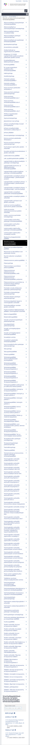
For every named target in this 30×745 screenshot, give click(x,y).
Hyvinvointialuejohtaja (10, 118)
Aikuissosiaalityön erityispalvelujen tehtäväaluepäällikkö (14, 23)
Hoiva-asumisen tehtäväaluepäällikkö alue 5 (12, 105)
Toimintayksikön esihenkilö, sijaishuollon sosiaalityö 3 (12, 539)
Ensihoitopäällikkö (9, 64)
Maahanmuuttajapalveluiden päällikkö (12, 237)
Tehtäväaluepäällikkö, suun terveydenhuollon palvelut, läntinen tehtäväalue (14, 425)
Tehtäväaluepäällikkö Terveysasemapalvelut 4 (11, 377)
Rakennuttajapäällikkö (10, 314)
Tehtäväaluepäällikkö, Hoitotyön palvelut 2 (13, 403)
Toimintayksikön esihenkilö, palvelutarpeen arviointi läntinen (13, 557)
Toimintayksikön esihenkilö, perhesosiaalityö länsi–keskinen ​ (13, 570)
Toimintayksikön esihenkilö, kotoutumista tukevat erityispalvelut (14, 503)
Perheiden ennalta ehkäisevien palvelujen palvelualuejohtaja (13, 288)
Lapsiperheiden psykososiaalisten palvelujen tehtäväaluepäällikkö (13, 172)
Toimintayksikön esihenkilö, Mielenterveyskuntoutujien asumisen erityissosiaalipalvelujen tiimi (14, 512)
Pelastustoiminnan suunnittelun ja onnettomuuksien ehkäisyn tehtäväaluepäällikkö (14, 283)
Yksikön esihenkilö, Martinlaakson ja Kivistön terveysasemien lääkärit (14, 642)
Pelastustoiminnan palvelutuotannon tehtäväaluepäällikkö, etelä (11, 272)
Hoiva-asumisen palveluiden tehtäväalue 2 (12, 88)
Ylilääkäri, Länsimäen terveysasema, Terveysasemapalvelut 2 (14, 680)
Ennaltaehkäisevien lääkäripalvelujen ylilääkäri (11, 61)
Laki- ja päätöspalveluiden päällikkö (14, 158)
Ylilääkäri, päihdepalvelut (11, 687)
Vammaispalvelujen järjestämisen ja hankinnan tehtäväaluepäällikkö (14, 589)
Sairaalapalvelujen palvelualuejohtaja (9, 325)
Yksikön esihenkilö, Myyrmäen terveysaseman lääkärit (12, 647)
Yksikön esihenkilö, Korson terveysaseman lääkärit (11, 634)
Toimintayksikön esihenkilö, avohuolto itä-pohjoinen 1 (12, 477)
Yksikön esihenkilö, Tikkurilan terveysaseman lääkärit (12, 655)
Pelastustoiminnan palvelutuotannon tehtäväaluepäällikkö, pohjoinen (13, 277)
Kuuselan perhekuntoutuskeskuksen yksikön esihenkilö (14, 152)
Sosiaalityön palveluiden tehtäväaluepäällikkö (11, 340)
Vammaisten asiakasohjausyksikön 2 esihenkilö (14, 606)
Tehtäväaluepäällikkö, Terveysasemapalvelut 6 (11, 430)
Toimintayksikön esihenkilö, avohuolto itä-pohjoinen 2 (12, 481)
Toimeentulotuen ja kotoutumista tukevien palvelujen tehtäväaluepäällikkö (13, 454)
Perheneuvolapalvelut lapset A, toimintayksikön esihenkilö (13, 301)
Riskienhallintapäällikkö (10, 317)
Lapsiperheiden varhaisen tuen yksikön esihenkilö (13, 201)
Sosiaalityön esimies (10, 337)
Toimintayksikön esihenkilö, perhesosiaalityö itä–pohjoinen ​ (13, 566)
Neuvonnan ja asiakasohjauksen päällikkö (13, 248)
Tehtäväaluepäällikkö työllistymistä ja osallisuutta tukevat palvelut (14, 385)
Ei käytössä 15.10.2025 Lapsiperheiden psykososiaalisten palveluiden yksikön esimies (13, 56)
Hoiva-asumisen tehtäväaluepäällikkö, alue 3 (12, 110)
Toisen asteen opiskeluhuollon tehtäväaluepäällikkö (12, 574)
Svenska (25, 1)
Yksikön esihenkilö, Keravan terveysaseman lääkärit (12, 625)
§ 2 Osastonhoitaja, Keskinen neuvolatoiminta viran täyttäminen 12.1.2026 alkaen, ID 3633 (14, 722)
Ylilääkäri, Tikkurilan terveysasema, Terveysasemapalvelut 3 (14, 690)
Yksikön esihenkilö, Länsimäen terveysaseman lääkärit (12, 638)
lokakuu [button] (9, 730)
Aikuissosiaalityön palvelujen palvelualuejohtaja (12, 36)
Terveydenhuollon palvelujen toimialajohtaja (12, 439)
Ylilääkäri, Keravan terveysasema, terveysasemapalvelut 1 (13, 670)
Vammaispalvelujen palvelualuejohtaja (9, 598)
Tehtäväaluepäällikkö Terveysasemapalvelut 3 (11, 372)
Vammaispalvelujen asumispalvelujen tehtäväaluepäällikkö (10, 584)
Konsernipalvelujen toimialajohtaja (14, 135)
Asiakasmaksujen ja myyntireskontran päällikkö (12, 50)
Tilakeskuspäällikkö (9, 450)
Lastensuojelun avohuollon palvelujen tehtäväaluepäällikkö (13, 220)
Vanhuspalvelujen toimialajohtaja (13, 614)
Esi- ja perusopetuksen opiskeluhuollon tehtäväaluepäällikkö (10, 69)
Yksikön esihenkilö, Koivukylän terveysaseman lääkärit (12, 629)
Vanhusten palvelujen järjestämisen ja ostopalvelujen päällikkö (14, 618)
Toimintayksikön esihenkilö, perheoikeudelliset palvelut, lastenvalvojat (12, 523)
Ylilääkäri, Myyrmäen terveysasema (14, 684)
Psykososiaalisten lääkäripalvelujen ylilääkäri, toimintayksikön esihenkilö (14, 310)
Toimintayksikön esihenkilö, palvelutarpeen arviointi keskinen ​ (13, 552)
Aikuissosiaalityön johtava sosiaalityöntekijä (11, 32)
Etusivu (5, 16)
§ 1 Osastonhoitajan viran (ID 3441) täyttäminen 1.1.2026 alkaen (14, 734)
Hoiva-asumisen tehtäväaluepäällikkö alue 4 (12, 101)
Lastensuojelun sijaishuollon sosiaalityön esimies (12, 233)
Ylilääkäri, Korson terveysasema (13, 677)
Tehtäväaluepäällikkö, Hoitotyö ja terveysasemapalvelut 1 (13, 390)
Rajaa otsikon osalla (10, 705)
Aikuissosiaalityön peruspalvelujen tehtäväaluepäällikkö (14, 40)
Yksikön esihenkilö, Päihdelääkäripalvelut (10, 651)
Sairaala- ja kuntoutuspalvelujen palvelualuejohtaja (13, 320)
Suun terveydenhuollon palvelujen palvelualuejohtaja (14, 345)
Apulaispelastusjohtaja (10, 44)
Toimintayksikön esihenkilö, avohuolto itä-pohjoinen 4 (12, 490)
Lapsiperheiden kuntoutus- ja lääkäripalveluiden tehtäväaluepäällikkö (12, 167)
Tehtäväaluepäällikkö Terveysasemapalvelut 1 (11, 363)
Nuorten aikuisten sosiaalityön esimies (13, 256)
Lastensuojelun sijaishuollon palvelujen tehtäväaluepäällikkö (13, 229)
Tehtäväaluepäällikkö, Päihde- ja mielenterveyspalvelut (13, 416)
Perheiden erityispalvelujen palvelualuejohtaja (12, 293)
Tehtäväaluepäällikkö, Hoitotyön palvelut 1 (13, 398)
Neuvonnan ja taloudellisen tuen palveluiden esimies (13, 252)
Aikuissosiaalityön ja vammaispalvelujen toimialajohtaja (14, 27)
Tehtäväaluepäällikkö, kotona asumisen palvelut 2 (12, 407)
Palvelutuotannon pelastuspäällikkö (14, 260)
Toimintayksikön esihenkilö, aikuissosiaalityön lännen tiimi (12, 472)
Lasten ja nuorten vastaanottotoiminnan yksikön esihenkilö (13, 211)
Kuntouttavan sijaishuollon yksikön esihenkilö (14, 147)
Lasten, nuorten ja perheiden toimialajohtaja (12, 216)
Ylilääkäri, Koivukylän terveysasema (14, 674)
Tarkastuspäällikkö (9, 354)
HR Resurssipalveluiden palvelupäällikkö (11, 114)
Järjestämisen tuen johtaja (11, 121)
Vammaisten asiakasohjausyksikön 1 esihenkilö (14, 602)
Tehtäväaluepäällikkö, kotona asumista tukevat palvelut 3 (12, 411)
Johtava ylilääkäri (9, 132)
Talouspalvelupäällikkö (10, 351)
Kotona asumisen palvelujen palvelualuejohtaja (12, 143)
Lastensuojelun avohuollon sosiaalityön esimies (12, 224)
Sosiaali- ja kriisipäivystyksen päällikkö (12, 329)
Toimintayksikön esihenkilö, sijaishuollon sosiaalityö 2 (12, 535)
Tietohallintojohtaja (9, 447)
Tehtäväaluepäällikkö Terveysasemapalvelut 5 (11, 381)
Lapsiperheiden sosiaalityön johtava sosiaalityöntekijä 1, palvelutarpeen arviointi (14, 177)
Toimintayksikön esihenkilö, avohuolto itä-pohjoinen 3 (12, 485)
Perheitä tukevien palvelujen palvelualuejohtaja (12, 297)
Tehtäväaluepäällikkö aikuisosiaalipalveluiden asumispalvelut (11, 358)
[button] (25, 10)
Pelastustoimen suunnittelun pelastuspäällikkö (12, 266)
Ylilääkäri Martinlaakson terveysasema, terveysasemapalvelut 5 (11, 661)
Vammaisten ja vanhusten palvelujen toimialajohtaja (11, 611)
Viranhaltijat (12, 16)
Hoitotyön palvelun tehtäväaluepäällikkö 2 (10, 84)
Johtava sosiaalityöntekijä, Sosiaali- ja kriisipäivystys (14, 124)
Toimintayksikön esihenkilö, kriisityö (14, 507)
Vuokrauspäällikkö (9, 622)
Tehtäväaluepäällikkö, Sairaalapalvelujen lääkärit (11, 420)
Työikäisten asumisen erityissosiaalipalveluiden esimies (13, 579)
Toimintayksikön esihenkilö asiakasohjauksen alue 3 (11, 464)
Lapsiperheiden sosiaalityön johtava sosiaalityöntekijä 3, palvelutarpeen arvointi (14, 183)
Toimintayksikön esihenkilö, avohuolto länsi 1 (12, 494)
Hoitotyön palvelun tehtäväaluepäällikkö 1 (10, 79)
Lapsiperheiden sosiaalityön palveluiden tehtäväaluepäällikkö (13, 192)
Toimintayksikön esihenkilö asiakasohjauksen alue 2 (11, 459)
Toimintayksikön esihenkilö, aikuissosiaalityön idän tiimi (12, 468)
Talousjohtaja (8, 349)
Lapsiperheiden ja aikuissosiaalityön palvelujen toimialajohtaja (14, 162)
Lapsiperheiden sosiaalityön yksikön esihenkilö (14, 197)
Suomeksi (18, 1)
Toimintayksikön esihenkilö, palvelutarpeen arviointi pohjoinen (14, 561)
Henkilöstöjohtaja (9, 76)
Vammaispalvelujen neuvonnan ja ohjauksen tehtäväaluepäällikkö (13, 593)
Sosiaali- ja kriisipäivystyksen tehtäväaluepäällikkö (12, 333)
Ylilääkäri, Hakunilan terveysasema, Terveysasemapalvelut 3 (14, 666)
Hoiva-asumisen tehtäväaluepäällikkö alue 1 (12, 97)
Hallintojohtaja (8, 73)
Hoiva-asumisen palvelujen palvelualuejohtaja (11, 92)
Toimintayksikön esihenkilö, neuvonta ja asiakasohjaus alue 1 (13, 517)
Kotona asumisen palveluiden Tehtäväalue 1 (12, 139)
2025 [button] (9, 713)
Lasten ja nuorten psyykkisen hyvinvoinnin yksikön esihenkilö (13, 205)
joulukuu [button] (9, 717)
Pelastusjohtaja (8, 263)
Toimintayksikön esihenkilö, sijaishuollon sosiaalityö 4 (12, 544)
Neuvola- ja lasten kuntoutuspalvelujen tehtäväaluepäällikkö (10, 243)
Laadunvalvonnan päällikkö (12, 155)
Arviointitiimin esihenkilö (11, 47)
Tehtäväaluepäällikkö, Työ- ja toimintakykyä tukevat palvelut (13, 435)
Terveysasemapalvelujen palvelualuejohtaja (11, 443)
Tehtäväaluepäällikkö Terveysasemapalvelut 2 (11, 368)
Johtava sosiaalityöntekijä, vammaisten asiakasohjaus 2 (12, 129)
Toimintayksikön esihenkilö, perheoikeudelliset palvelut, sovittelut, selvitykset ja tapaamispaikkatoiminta (12, 529)
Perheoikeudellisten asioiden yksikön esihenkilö (12, 306)
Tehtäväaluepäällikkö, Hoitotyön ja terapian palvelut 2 (14, 394)
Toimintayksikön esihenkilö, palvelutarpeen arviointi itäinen (13, 548)
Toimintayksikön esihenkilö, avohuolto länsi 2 (12, 498)
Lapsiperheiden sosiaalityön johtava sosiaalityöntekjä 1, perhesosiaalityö (14, 188)
